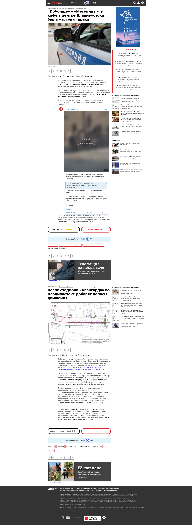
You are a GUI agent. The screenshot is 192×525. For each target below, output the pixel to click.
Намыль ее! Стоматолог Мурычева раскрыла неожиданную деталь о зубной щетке (131, 305)
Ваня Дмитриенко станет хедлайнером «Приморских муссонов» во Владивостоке (128, 79)
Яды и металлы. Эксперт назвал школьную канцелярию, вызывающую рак (131, 291)
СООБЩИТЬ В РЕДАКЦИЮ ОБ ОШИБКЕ (106, 490)
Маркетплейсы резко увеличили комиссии (130, 144)
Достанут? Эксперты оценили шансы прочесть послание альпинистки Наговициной (132, 106)
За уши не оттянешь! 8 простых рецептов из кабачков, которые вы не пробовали (132, 113)
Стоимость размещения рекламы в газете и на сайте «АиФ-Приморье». (97, 488)
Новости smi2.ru (54, 281)
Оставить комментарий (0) (96, 229)
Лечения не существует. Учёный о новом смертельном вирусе (131, 132)
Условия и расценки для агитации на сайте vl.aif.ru (76, 490)
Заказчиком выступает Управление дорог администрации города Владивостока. (82, 368)
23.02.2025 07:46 (53, 8)
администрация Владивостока (57, 345)
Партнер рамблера (77, 517)
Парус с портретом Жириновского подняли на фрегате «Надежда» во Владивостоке (128, 71)
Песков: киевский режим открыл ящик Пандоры (130, 163)
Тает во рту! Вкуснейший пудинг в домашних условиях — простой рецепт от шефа (131, 119)
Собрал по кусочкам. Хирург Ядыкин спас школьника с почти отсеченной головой (132, 318)
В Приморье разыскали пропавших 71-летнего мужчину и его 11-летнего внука (128, 63)
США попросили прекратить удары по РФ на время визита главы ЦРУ (131, 170)
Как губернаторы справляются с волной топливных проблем (130, 157)
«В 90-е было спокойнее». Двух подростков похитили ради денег (131, 125)
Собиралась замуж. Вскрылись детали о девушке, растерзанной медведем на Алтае (131, 99)
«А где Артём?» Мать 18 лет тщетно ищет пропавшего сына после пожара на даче (132, 298)
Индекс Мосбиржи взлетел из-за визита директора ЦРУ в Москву (130, 150)
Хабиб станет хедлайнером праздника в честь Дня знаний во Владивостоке (128, 55)
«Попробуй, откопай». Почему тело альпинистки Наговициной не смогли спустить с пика (132, 325)
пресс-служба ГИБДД (54, 66)
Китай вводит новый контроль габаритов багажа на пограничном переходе (128, 87)
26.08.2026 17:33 (52, 287)
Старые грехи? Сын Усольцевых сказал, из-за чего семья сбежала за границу (132, 311)
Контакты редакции (66, 488)
